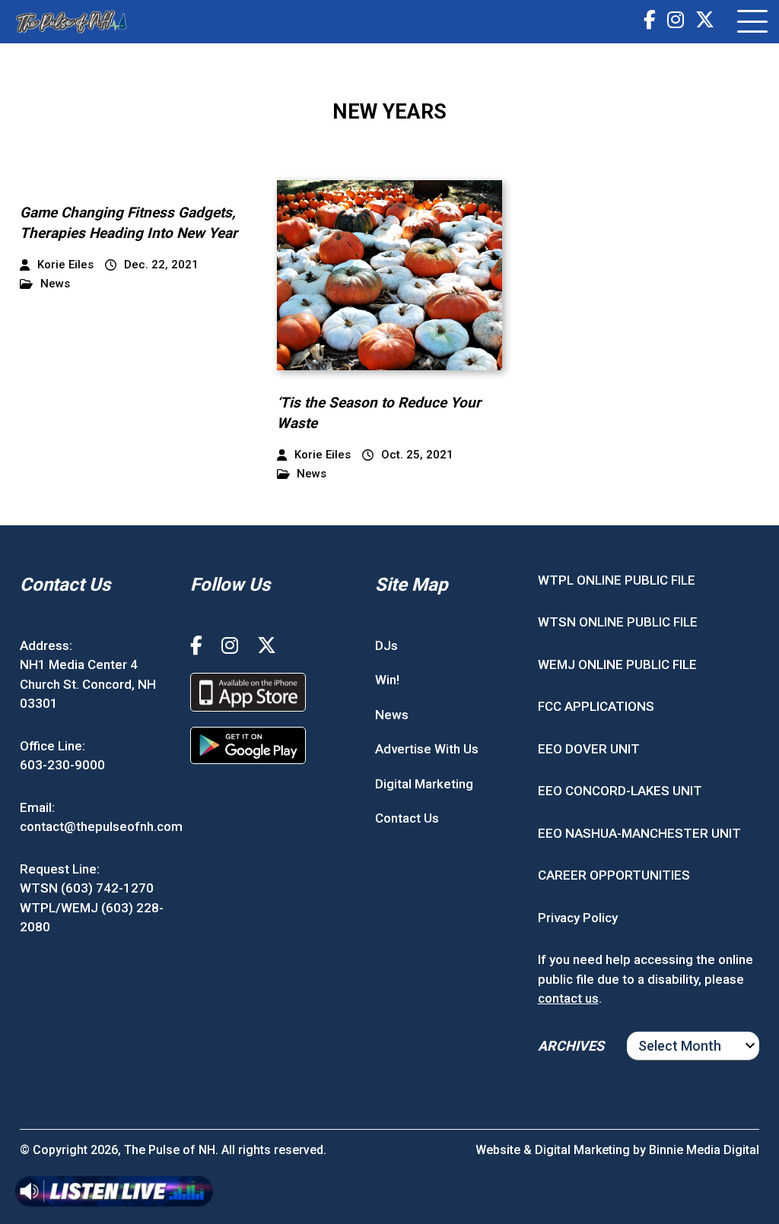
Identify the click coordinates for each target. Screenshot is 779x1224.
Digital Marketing (424, 783)
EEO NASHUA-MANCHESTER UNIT (639, 833)
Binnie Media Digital (704, 1150)
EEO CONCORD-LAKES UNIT (620, 790)
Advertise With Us (427, 748)
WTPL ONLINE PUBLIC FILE (616, 580)
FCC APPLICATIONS (596, 706)
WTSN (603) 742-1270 (87, 888)
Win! (387, 679)
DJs (386, 645)
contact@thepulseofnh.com (101, 826)
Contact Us (407, 818)
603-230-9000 (62, 764)
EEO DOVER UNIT (589, 748)
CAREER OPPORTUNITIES (614, 875)
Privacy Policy (578, 917)
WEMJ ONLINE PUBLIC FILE (617, 664)
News (55, 284)
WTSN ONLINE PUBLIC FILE (618, 621)
